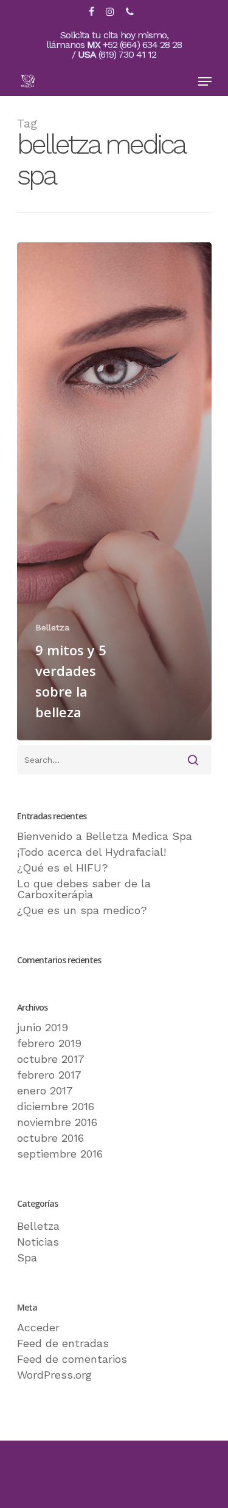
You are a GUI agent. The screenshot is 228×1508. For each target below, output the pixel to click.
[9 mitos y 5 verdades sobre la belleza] (114, 491)
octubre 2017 (51, 1059)
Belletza (52, 627)
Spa (27, 1257)
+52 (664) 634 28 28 (142, 44)
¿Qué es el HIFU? (62, 867)
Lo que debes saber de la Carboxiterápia (84, 889)
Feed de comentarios (72, 1359)
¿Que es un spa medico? (82, 910)
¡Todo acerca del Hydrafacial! (91, 852)
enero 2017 (45, 1090)
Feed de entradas (63, 1343)
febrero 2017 (49, 1075)
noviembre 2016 (57, 1122)
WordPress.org (54, 1375)
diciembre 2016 (55, 1106)
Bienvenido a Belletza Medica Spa (104, 836)
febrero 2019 (49, 1043)
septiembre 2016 (60, 1153)
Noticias (38, 1242)
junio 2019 (42, 1027)
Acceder (38, 1327)
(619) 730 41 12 (127, 54)
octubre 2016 (50, 1138)
